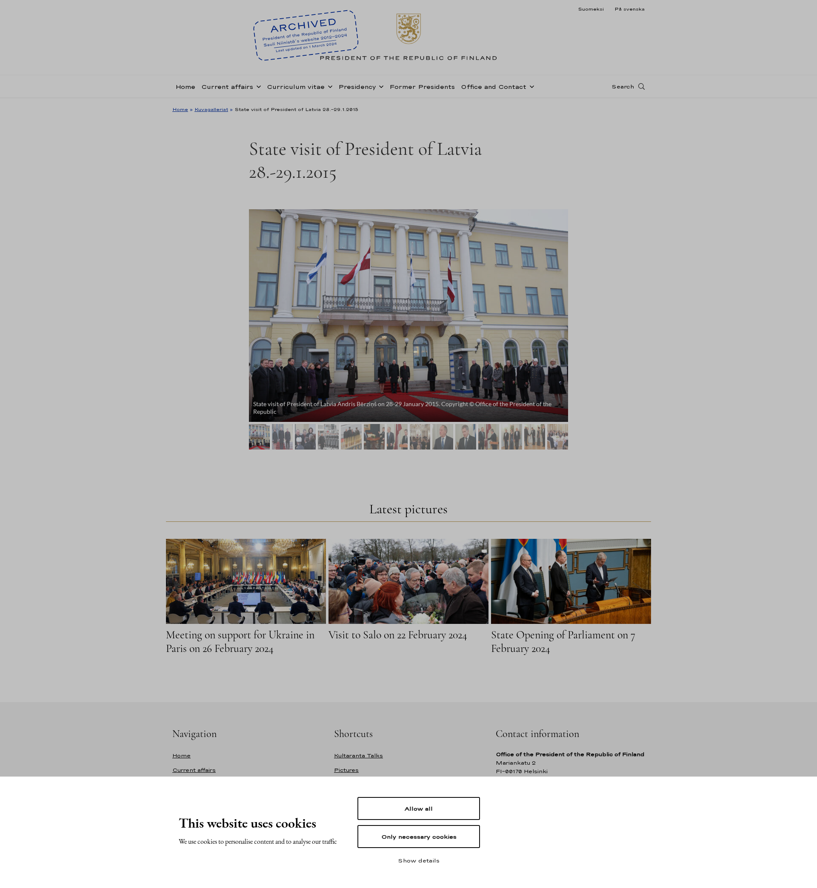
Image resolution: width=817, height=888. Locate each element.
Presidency (357, 87)
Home (185, 87)
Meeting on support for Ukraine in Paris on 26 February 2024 (240, 641)
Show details (419, 860)
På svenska (629, 9)
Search (622, 86)
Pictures (346, 770)
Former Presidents (422, 87)
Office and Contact (493, 87)
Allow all (419, 808)
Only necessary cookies (419, 836)
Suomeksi (591, 9)
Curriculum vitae (296, 87)
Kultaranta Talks (358, 755)
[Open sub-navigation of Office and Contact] (530, 86)
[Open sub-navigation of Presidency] (379, 86)
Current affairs (227, 87)
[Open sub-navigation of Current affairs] (257, 86)
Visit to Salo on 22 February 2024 (398, 634)
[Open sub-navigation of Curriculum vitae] (328, 86)
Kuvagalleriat (211, 109)
